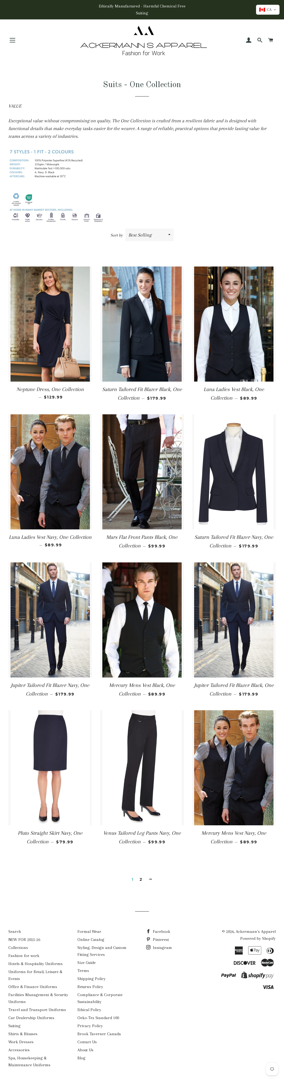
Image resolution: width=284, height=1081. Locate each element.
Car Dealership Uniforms (31, 1017)
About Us (85, 1049)
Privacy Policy (90, 1025)
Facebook (161, 931)
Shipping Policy (91, 978)
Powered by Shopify (258, 938)
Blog (81, 1057)
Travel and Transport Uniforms (37, 1009)
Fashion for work (23, 955)
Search (14, 931)
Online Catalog (90, 939)
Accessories (19, 1049)
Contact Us (87, 1041)
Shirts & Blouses (22, 1033)
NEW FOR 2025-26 (24, 939)
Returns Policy (90, 986)
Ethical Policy (89, 1009)
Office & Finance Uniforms (32, 986)
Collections (18, 947)
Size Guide (86, 962)
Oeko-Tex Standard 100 (98, 1017)
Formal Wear (89, 931)
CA (265, 9)
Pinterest (160, 939)
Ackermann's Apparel (256, 931)
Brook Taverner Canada (99, 1033)
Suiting (14, 1025)
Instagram (162, 947)
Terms (83, 970)
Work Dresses (21, 1041)
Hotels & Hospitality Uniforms (35, 963)
